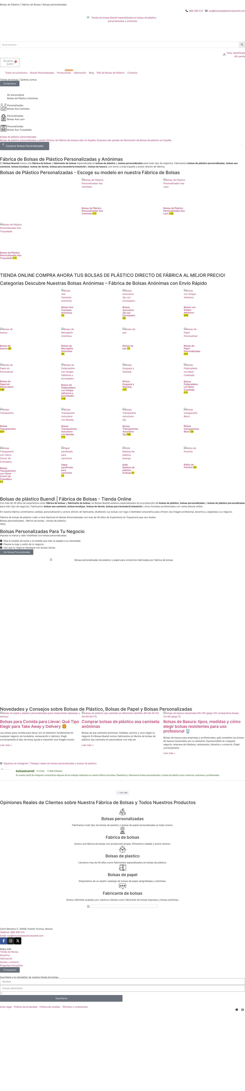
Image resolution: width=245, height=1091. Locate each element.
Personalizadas (15, 105)
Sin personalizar (15, 94)
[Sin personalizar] (3, 96)
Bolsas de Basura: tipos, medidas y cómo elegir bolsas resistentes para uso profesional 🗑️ (202, 726)
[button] (14, 72)
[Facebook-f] (3, 940)
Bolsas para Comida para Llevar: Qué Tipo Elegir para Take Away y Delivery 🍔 (39, 724)
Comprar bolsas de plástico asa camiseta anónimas (120, 724)
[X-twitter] (17, 940)
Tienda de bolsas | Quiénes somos (18, 79)
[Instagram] (10, 940)
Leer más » (6, 745)
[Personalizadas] (3, 107)
